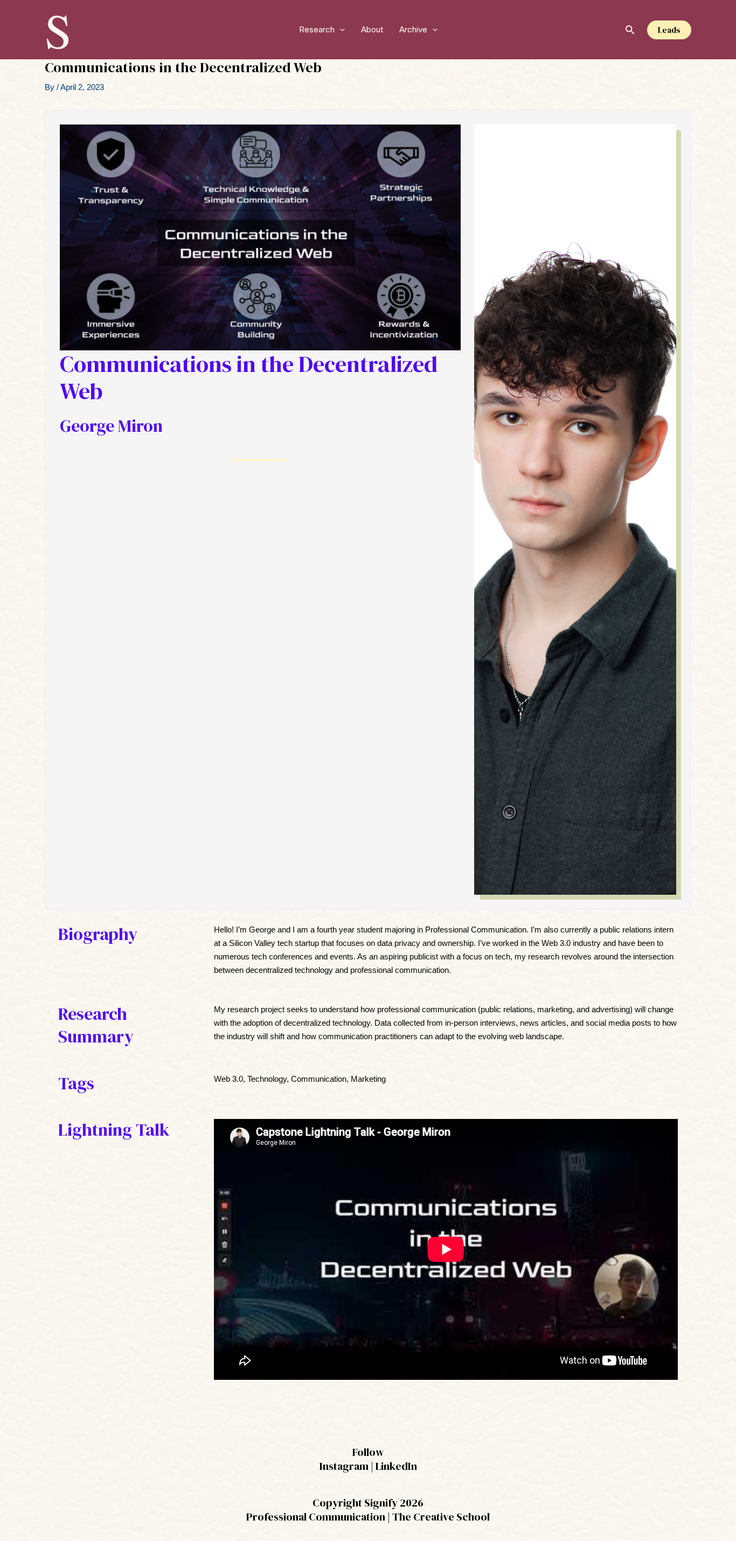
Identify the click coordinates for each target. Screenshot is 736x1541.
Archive (413, 29)
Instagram (344, 1466)
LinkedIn (396, 1466)
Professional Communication (315, 1516)
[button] (340, 30)
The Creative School (441, 1516)
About (372, 29)
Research (317, 29)
